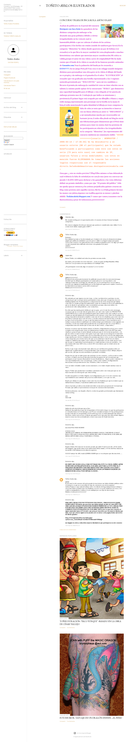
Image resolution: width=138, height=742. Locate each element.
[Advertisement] (13, 183)
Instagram (7, 75)
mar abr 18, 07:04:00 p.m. (72, 400)
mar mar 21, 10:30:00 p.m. (72, 290)
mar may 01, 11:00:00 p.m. (72, 456)
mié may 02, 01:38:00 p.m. (72, 494)
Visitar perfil (13, 62)
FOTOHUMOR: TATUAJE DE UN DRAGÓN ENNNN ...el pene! (91, 717)
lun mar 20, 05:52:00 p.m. (72, 250)
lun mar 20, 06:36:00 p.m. (72, 269)
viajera (67, 255)
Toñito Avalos (69, 234)
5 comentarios (71, 627)
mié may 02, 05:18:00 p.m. (72, 525)
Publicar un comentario (68, 529)
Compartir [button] (42, 16)
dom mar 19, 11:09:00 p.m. (72, 229)
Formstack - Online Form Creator (15, 246)
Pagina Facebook (9, 78)
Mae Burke (88, 736)
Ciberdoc (68, 217)
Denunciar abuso (10, 127)
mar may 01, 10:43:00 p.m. (72, 419)
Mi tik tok (7, 88)
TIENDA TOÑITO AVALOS (12, 36)
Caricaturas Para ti (9, 85)
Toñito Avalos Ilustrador (70, 5)
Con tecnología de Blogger (84, 733)
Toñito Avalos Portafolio (11, 24)
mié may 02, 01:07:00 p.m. (72, 473)
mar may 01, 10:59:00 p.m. (72, 438)
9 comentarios (71, 721)
